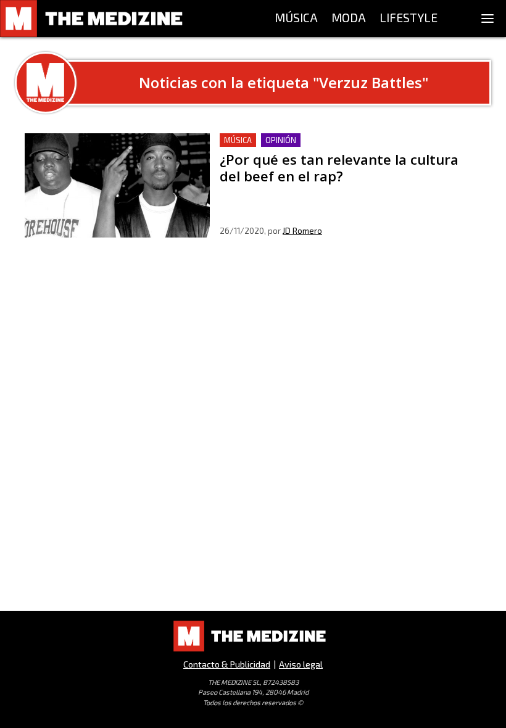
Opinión (280, 140)
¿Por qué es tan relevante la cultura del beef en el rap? (342, 140)
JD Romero (302, 231)
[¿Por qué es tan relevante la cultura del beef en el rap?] (117, 185)
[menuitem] (296, 18)
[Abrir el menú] (487, 18)
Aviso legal (301, 664)
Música (238, 140)
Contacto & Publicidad (226, 664)
